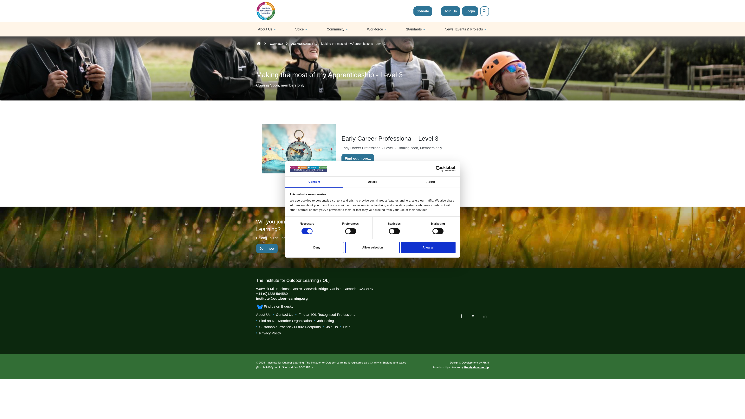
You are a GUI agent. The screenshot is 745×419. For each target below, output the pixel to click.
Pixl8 (486, 362)
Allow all (428, 247)
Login (470, 11)
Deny (316, 247)
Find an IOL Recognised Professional (327, 315)
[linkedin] (485, 316)
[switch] (350, 231)
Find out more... (358, 158)
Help (346, 327)
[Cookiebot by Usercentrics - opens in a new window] (439, 169)
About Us (265, 29)
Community (335, 29)
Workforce (375, 29)
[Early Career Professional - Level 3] (299, 148)
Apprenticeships (302, 43)
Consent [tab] (314, 181)
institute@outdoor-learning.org (282, 298)
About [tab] (430, 181)
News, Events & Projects (464, 29)
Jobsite (423, 11)
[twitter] (473, 316)
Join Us (450, 11)
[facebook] (461, 316)
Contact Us (284, 315)
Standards (414, 29)
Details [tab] (372, 181)
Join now (267, 248)
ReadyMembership (476, 367)
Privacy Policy (270, 333)
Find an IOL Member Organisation (285, 321)
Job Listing (325, 321)
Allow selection (372, 247)
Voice (299, 29)
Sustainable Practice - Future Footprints (290, 327)
